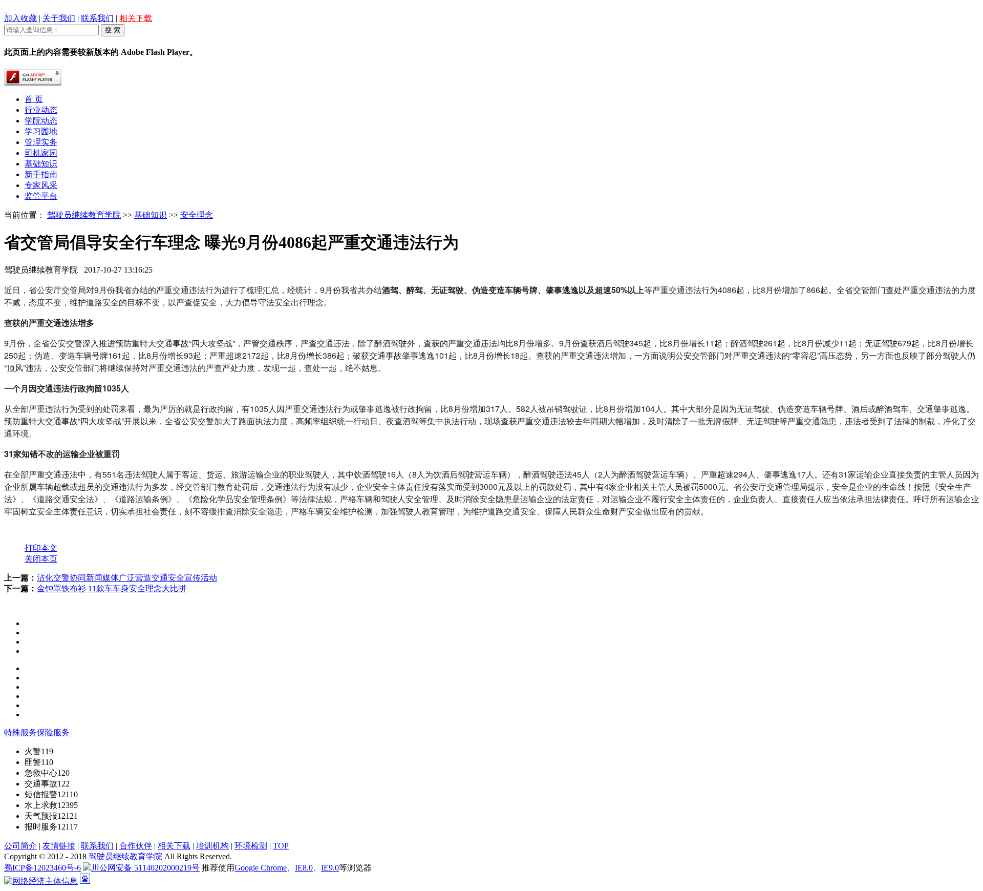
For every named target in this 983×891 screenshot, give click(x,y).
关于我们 (58, 18)
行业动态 (41, 110)
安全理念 (196, 215)
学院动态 (41, 120)
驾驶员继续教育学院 (84, 215)
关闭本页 (41, 558)
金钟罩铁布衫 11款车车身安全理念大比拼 (111, 588)
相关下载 (135, 18)
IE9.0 (330, 867)
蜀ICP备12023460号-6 (42, 867)
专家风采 (41, 185)
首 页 (34, 99)
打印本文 (41, 548)
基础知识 (41, 163)
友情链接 (58, 845)
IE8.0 (304, 867)
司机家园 (41, 153)
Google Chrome (260, 867)
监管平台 (41, 196)
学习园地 (41, 131)
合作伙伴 (135, 845)
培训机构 (212, 845)
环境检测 (250, 845)
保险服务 (53, 732)
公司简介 (20, 845)
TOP (281, 845)
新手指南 (41, 174)
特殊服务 (20, 732)
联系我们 (97, 18)
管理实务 (41, 142)
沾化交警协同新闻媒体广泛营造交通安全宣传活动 (127, 577)
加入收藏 (20, 18)
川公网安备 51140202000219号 (145, 867)
